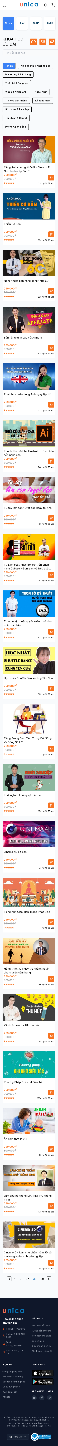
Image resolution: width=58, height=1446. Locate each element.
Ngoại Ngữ (41, 91)
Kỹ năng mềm (42, 100)
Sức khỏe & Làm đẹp (17, 109)
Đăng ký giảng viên (12, 1371)
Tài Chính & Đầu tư (16, 118)
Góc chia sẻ (38, 1341)
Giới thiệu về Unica (41, 1325)
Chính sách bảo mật (42, 1351)
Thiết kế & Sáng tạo (16, 83)
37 (27, 1279)
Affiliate (6, 1397)
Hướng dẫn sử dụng (41, 1330)
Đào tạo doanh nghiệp (14, 1381)
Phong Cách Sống (15, 126)
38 (34, 1279)
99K (22, 23)
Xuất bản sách (10, 1392)
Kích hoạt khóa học (41, 1335)
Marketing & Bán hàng (18, 74)
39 (42, 1279)
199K (36, 23)
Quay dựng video (11, 1386)
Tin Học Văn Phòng (16, 100)
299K (50, 23)
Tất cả (8, 23)
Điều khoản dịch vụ (41, 1346)
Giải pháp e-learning (13, 1376)
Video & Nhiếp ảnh (16, 91)
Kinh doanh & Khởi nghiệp (35, 65)
